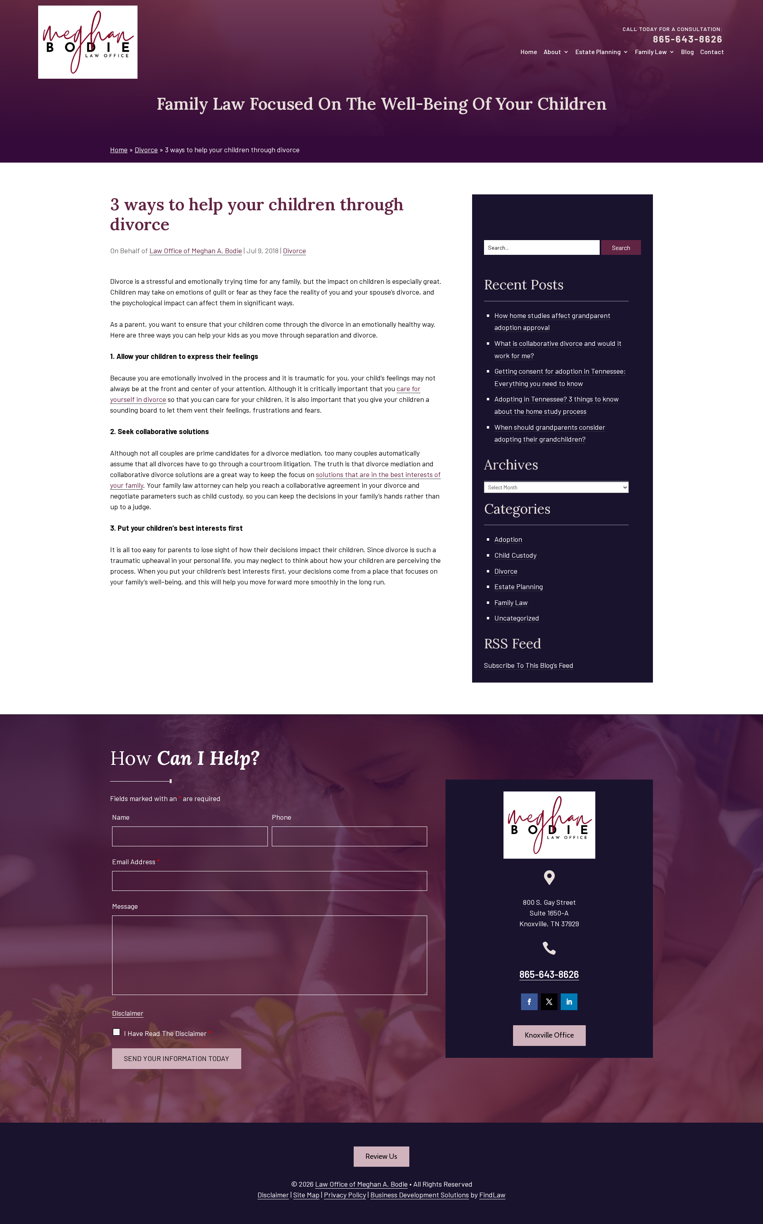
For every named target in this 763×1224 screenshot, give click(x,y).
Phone (281, 817)
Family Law (651, 52)
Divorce (294, 250)
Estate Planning (598, 52)
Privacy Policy (345, 1194)
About (552, 52)
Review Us (381, 1156)
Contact (712, 52)
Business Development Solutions (419, 1194)
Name (121, 817)
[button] (755, 1166)
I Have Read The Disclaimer (167, 1033)
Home (529, 52)
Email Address (136, 861)
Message (125, 906)
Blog (687, 52)
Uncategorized (516, 617)
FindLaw (492, 1194)
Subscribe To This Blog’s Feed (528, 665)
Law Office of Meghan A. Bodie (195, 250)
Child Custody (515, 555)
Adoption (508, 539)
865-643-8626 (688, 39)
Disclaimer (127, 1013)
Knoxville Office (549, 1035)
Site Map (306, 1194)
